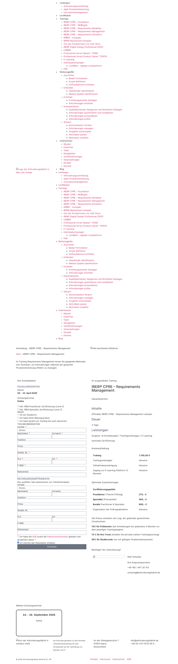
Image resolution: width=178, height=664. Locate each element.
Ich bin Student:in (28, 414)
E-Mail (20, 465)
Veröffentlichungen (73, 156)
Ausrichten (69, 75)
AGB (34, 536)
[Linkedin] (130, 651)
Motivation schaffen (78, 137)
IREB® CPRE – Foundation (76, 22)
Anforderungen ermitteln (81, 103)
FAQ (65, 69)
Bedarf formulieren (78, 78)
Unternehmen (66, 141)
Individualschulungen (74, 62)
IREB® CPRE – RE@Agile (75, 25)
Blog (62, 169)
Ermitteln (68, 97)
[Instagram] (138, 651)
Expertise (68, 147)
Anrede (21, 427)
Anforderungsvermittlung (76, 6)
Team (66, 150)
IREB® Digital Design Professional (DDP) (83, 47)
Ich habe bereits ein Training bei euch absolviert (43, 421)
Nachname (22, 433)
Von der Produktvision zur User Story (82, 44)
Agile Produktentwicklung (76, 9)
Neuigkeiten (69, 153)
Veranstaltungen (71, 159)
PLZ (19, 459)
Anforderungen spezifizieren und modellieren (91, 112)
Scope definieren (77, 81)
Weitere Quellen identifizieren (83, 94)
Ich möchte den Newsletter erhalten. (37, 542)
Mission (67, 144)
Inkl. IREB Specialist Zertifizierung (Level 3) (41, 409)
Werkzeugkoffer (67, 72)
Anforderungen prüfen (80, 119)
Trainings (64, 19)
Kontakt (67, 163)
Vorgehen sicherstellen (80, 131)
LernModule (65, 15)
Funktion (21, 440)
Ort (54, 459)
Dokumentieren (71, 106)
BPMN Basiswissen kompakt (77, 40)
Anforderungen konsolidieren (83, 116)
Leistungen (65, 3)
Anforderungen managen (81, 128)
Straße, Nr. (22, 452)
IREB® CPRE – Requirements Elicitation (83, 34)
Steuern (67, 122)
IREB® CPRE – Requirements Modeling (82, 28)
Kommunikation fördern (80, 125)
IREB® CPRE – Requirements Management (84, 31)
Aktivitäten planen (78, 134)
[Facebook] (145, 651)
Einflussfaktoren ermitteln (81, 84)
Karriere (67, 166)
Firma (20, 446)
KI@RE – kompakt (72, 37)
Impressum (105, 659)
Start (18, 354)
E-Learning (69, 59)
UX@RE (67, 50)
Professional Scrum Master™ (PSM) (81, 53)
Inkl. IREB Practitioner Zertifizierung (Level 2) (42, 406)
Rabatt (20, 412)
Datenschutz (118, 659)
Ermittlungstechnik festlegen (83, 100)
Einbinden (68, 87)
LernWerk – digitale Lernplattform (85, 65)
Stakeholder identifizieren (81, 91)
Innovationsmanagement (76, 12)
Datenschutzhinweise (57, 536)
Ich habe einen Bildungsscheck (35, 417)
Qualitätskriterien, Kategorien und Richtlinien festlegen (95, 109)
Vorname (56, 433)
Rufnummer (23, 472)
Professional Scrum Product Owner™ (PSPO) (85, 56)
